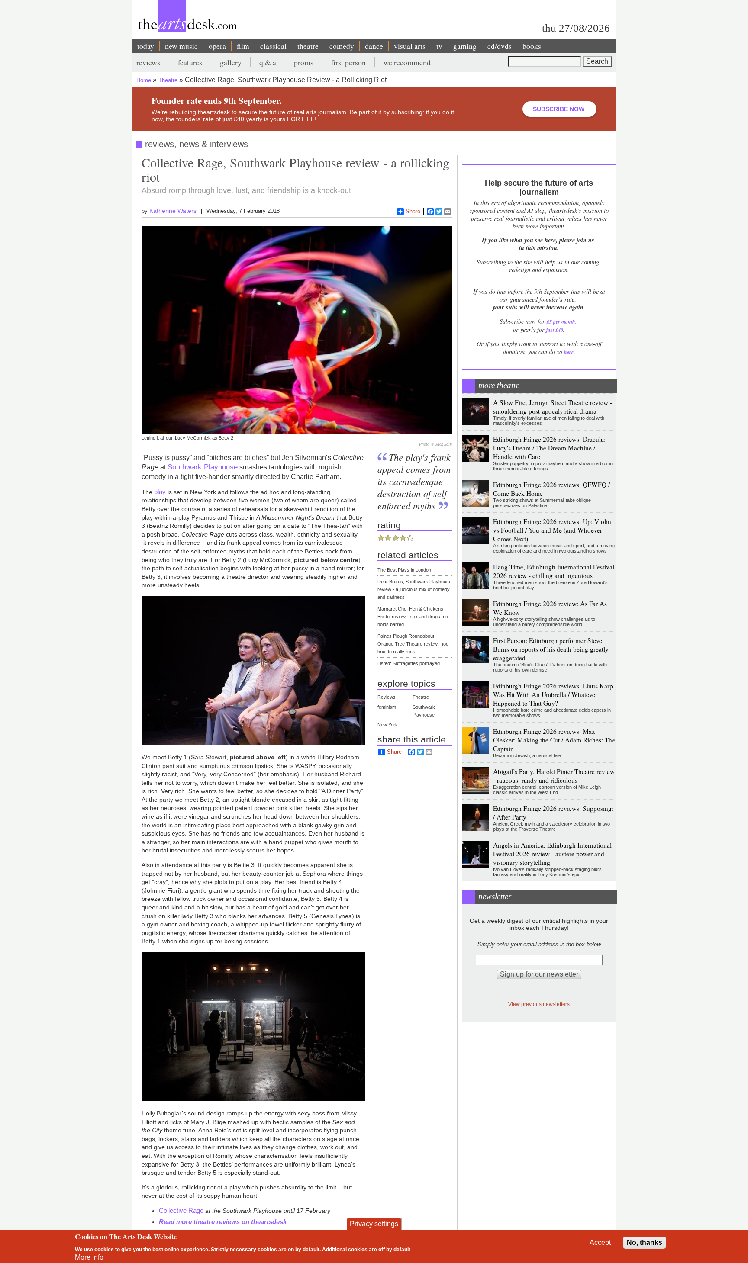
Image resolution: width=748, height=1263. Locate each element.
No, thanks (644, 1242)
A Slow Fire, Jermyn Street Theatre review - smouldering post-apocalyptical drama (552, 406)
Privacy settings (374, 1224)
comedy (341, 46)
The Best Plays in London (404, 569)
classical (273, 46)
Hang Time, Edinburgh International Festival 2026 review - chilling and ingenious (553, 571)
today (145, 46)
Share (413, 211)
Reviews (386, 697)
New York (387, 724)
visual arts (410, 46)
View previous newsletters (539, 1004)
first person (348, 62)
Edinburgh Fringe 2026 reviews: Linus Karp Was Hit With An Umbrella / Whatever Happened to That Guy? (553, 694)
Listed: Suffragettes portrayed (408, 663)
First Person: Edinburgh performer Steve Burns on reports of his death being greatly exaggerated (551, 649)
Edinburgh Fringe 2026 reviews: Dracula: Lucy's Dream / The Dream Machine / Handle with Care (549, 448)
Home (143, 80)
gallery (231, 62)
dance (374, 46)
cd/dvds (499, 46)
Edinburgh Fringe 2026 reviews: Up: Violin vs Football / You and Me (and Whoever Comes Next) (552, 530)
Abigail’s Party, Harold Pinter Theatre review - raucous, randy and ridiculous (554, 775)
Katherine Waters (173, 210)
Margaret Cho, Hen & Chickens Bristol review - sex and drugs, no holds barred (412, 616)
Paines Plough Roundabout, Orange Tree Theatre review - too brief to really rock (412, 643)
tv (439, 46)
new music (181, 46)
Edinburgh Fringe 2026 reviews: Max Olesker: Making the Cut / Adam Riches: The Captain (554, 740)
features (190, 62)
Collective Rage (181, 1210)
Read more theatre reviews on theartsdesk (223, 1221)
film (243, 46)
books (531, 46)
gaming (465, 46)
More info (89, 1257)
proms (303, 62)
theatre (308, 46)
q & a (267, 62)
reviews (148, 62)
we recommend (407, 62)
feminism (386, 707)
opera (217, 46)
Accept (600, 1242)
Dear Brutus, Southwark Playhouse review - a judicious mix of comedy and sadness (414, 589)
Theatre (167, 80)
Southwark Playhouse (203, 467)
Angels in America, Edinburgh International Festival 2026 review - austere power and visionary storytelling (552, 854)
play (160, 491)
